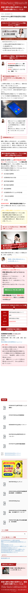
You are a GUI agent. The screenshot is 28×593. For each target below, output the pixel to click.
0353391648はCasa (14, 501)
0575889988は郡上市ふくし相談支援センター (12, 550)
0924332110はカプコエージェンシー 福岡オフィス (13, 546)
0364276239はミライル (7, 544)
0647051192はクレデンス (15, 481)
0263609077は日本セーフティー (9, 547)
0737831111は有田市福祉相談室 (17, 443)
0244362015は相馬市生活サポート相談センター (13, 549)
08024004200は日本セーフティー (13, 453)
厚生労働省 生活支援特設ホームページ (11, 342)
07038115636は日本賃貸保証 (16, 415)
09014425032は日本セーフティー (13, 454)
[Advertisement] (14, 382)
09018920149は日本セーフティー (9, 552)
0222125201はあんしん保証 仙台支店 (10, 540)
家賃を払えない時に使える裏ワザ (14, 290)
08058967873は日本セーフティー (18, 424)
